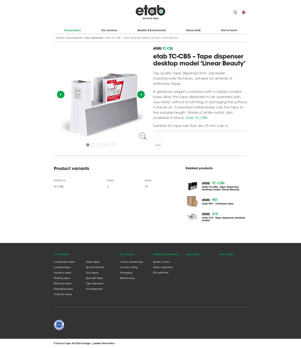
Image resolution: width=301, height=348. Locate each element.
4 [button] (103, 145)
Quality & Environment (151, 30)
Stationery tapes (62, 283)
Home (60, 37)
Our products (72, 30)
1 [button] (88, 145)
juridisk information (104, 343)
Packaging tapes (63, 288)
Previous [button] (60, 94)
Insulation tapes (62, 272)
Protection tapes (63, 294)
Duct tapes (92, 272)
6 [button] (114, 145)
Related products (199, 168)
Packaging (126, 272)
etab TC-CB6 (196, 117)
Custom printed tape (131, 261)
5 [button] (108, 145)
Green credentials (163, 267)
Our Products (61, 254)
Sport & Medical (95, 267)
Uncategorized (94, 288)
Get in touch (229, 30)
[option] (101, 94)
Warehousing (127, 277)
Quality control (161, 261)
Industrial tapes (62, 267)
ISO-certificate (160, 272)
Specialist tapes (94, 277)
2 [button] (93, 145)
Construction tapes (64, 261)
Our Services (127, 254)
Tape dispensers (93, 37)
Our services (109, 30)
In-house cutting (129, 267)
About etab (193, 30)
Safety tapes (92, 261)
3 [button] (98, 145)
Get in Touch (226, 254)
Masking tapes (62, 277)
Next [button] (141, 94)
